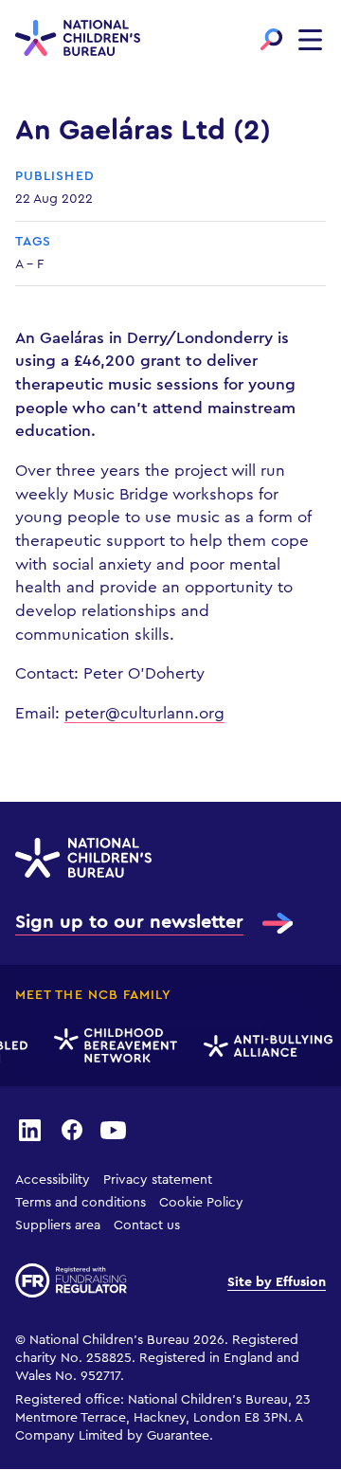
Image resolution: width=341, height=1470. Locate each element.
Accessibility (52, 1180)
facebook (72, 1129)
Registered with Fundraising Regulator (71, 1280)
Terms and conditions (80, 1202)
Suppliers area (57, 1225)
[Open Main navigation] (310, 39)
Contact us (147, 1225)
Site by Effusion (276, 1282)
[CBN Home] (113, 1046)
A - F (29, 264)
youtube (113, 1129)
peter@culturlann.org (144, 713)
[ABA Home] (266, 1046)
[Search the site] (271, 39)
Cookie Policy (201, 1202)
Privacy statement (157, 1180)
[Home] (77, 40)
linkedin (29, 1129)
